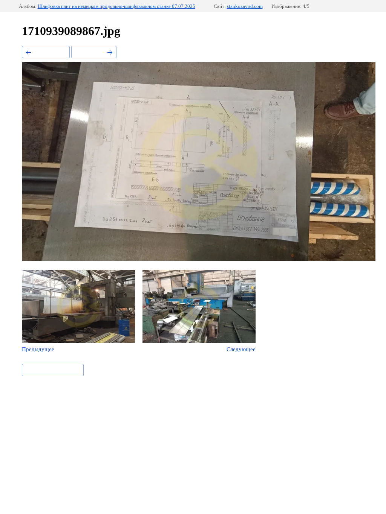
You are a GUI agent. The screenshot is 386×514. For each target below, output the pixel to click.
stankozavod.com (245, 6)
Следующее (91, 52)
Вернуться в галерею (52, 370)
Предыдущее (49, 52)
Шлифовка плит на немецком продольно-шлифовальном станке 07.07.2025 (116, 6)
